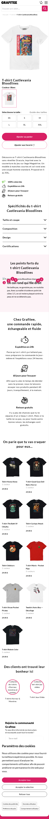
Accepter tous (25, 780)
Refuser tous (24, 794)
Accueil (5, 15)
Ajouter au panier (24, 136)
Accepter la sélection (25, 787)
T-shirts (12, 15)
